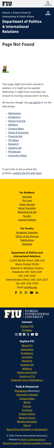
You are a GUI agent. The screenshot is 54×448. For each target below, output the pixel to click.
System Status (27, 414)
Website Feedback (12, 443)
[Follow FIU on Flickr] (37, 334)
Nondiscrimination (27, 422)
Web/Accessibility (32, 443)
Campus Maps (16, 129)
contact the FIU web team (27, 173)
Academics (14, 117)
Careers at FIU (27, 376)
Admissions (14, 113)
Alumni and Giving (27, 373)
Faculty (27, 216)
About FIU (27, 346)
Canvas (27, 406)
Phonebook (14, 152)
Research (13, 144)
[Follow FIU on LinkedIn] (21, 334)
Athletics (13, 125)
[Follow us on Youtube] (31, 293)
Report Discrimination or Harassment (27, 429)
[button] (48, 3)
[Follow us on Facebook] (16, 293)
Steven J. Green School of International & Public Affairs (18, 15)
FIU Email (27, 410)
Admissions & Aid (27, 212)
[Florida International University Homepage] (14, 4)
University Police (17, 156)
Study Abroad (27, 204)
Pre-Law (27, 201)
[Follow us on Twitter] (21, 293)
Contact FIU (27, 326)
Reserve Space (27, 418)
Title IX (27, 426)
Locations (27, 357)
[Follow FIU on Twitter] (29, 334)
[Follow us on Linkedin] (37, 293)
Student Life (15, 148)
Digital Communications (32, 440)
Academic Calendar (27, 233)
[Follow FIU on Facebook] (25, 334)
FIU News (13, 140)
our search (35, 103)
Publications (27, 240)
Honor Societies (27, 208)
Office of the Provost (27, 236)
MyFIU (27, 402)
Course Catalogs (27, 220)
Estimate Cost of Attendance (27, 380)
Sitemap (47, 443)
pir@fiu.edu (30, 287)
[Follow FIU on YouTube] (33, 334)
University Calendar (27, 395)
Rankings (27, 244)
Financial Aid (15, 136)
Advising (27, 197)
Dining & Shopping (18, 133)
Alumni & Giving (17, 121)
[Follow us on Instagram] (26, 293)
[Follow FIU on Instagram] (17, 334)
